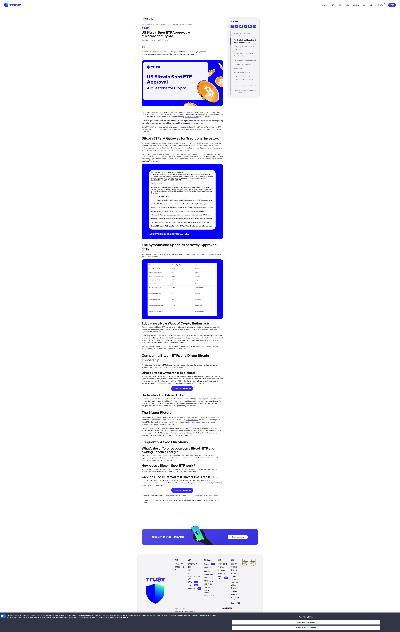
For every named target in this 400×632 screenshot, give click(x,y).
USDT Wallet (208, 578)
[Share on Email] (254, 26)
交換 (189, 567)
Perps (192, 585)
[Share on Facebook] (232, 26)
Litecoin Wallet (207, 591)
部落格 (233, 576)
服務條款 (234, 591)
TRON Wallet (208, 581)
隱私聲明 (234, 594)
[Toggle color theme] (371, 5)
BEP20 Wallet (209, 596)
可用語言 (146, 19)
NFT (189, 573)
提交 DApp (221, 570)
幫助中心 (234, 588)
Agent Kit (222, 577)
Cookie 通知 (235, 603)
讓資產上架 (222, 573)
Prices (209, 564)
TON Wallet (208, 587)
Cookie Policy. (123, 617)
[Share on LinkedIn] (250, 26)
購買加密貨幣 (192, 564)
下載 (392, 5)
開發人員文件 (222, 564)
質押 (189, 570)
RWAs (192, 582)
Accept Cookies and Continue (306, 628)
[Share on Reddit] (241, 26)
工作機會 (234, 567)
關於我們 (234, 564)
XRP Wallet (208, 584)
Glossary (234, 580)
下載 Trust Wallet (238, 537)
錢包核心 (221, 567)
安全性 (233, 573)
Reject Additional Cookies (306, 622)
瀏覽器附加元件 (179, 568)
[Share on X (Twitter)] (236, 26)
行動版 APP (179, 564)
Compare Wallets (234, 584)
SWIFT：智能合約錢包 (194, 577)
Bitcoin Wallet (209, 575)
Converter (208, 567)
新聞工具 (234, 570)
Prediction (194, 588)
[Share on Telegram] (245, 26)
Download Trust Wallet (182, 388)
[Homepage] (12, 5)
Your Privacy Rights (306, 617)
